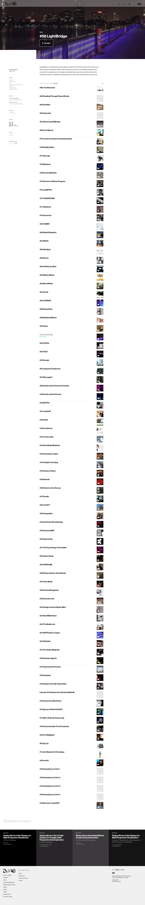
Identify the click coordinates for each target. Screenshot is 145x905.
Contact (20, 880)
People (5, 887)
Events (5, 889)
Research (5, 877)
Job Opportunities (23, 878)
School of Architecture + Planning (120, 877)
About (4, 880)
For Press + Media (7, 896)
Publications (22, 876)
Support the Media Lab (9, 882)
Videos (5, 892)
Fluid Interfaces (8, 844)
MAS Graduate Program (9, 885)
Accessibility (115, 880)
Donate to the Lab (116, 881)
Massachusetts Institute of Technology (121, 876)
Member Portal (7, 894)
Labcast (11, 135)
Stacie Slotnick (14, 69)
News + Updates (7, 875)
